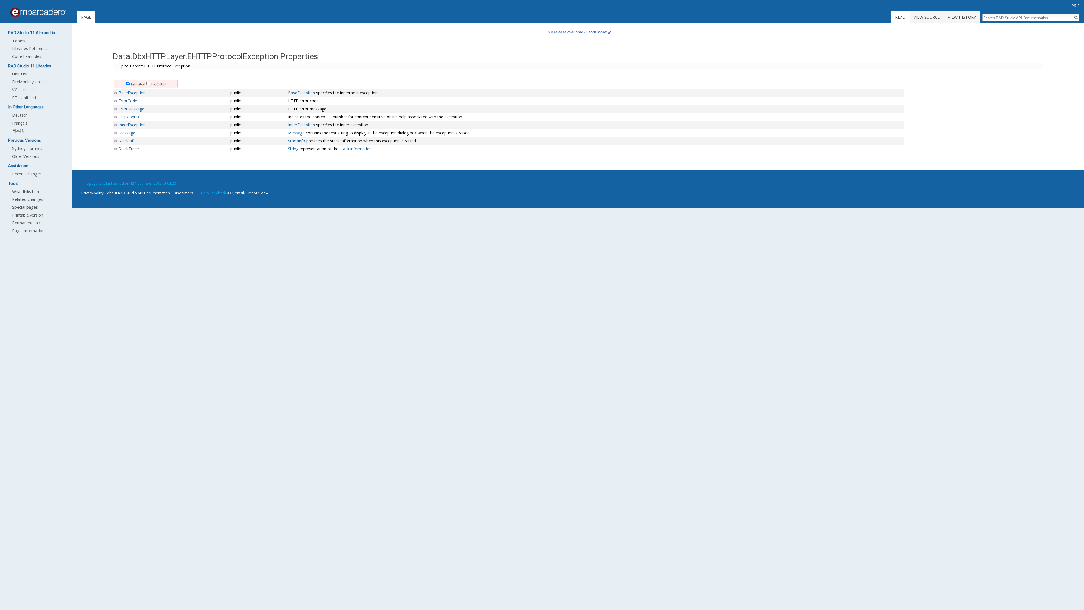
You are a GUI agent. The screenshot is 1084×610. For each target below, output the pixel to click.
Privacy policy (92, 192)
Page (86, 17)
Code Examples (26, 56)
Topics (18, 40)
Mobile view (258, 192)
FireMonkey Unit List (31, 81)
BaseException (132, 92)
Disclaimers (183, 192)
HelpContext (130, 116)
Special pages (25, 207)
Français (19, 123)
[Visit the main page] (38, 12)
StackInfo (127, 140)
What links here (26, 191)
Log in (1074, 5)
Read (900, 17)
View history (962, 17)
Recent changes (27, 174)
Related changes (27, 199)
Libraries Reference (30, 48)
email (239, 192)
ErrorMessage (131, 109)
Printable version (27, 215)
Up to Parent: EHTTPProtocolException (154, 66)
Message (127, 133)
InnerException (132, 124)
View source (926, 17)
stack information (356, 148)
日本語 (18, 130)
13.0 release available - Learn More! (576, 32)
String (293, 148)
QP (230, 192)
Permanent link (26, 222)
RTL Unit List (24, 97)
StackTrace (129, 148)
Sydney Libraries (27, 148)
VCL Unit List (24, 89)
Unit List (20, 74)
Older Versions (25, 156)
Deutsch (20, 115)
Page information (28, 230)
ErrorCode (128, 100)
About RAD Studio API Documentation (138, 192)
